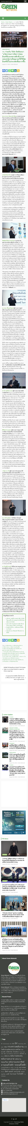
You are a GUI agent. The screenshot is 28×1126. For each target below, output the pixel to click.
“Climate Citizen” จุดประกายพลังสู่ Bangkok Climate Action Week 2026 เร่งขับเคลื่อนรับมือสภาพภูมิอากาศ (13, 914)
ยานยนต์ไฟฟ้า (7, 1065)
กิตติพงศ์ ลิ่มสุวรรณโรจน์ (18, 651)
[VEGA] (14, 686)
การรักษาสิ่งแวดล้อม (7, 651)
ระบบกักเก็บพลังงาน (5, 1067)
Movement (11, 743)
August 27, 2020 (6, 64)
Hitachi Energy (20, 1043)
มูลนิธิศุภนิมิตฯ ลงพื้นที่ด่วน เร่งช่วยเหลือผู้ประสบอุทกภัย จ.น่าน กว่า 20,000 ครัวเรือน (17, 746)
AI (1, 1043)
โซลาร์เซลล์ (13, 1074)
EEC (10, 1043)
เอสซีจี (7, 1074)
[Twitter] (6, 70)
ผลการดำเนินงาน (10, 1053)
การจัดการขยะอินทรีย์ (14, 647)
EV (16, 1043)
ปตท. (5, 1053)
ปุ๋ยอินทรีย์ (22, 653)
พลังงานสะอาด (7, 1059)
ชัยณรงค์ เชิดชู (11, 653)
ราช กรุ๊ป (16, 1067)
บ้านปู (20, 1051)
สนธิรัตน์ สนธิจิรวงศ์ (15, 1069)
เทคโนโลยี (17, 1071)
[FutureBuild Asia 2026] (14, 67)
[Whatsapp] (9, 70)
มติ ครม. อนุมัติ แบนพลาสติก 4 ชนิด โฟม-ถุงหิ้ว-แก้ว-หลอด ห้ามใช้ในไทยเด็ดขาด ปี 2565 (15, 620)
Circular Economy (6, 1043)
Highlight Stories (13, 727)
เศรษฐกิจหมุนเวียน (13, 661)
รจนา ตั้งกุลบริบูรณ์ (14, 655)
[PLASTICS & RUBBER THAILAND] (14, 811)
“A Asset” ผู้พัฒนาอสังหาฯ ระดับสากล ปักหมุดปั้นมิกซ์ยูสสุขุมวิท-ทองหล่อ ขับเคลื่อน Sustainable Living (17, 721)
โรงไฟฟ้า (20, 1074)
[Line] (12, 70)
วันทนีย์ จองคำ (15, 656)
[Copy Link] (18, 70)
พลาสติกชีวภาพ (5, 655)
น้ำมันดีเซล (16, 1052)
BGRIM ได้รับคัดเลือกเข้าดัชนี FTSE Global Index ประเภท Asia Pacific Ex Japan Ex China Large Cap (14, 669)
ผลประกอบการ (16, 1053)
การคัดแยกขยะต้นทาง (17, 645)
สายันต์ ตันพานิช (6, 659)
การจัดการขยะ (5, 647)
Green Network (14, 64)
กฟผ (5, 1047)
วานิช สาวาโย (22, 656)
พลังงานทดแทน (16, 1056)
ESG (13, 1043)
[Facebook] (3, 70)
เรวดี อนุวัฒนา (5, 661)
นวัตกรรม (17, 653)
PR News (11, 717)
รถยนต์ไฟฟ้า (20, 1065)
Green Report (6, 49)
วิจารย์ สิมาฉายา (6, 658)
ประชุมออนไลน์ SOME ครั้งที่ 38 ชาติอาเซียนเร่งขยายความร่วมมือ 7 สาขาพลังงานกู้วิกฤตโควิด (14, 677)
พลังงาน (7, 1056)
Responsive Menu (25, 1)
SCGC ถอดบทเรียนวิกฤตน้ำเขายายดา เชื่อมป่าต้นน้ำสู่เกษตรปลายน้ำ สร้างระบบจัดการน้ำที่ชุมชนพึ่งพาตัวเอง (17, 758)
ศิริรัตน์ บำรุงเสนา (15, 658)
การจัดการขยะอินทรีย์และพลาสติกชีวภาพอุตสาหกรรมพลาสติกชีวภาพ (11, 649)
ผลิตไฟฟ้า (22, 1053)
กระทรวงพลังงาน (15, 1046)
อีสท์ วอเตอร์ (9, 1071)
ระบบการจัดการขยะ (7, 656)
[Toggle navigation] (3, 18)
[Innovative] (14, 13)
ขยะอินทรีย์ (4, 653)
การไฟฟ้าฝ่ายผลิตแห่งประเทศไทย (14, 1048)
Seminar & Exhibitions (14, 729)
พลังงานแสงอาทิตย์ (16, 1062)
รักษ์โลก (12, 1067)
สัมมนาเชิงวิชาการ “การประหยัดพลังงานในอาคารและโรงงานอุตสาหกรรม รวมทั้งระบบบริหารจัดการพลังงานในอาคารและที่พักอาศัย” (17, 735)
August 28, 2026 (13, 725)
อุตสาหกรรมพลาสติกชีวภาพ (16, 659)
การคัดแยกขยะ (8, 645)
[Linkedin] (15, 70)
